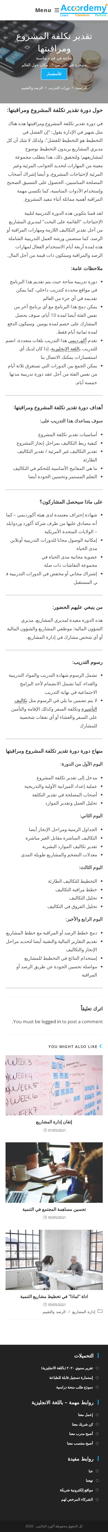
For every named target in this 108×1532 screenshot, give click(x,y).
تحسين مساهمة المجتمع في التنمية (54, 1209)
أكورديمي (77, 340)
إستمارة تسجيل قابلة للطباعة (71, 1377)
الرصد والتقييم (32, 87)
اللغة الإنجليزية (65, 348)
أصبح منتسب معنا (80, 1443)
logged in (51, 1021)
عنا (91, 1470)
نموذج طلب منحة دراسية (74, 1387)
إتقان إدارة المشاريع (54, 1122)
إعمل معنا (85, 1414)
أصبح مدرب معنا (81, 1433)
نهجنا (89, 1480)
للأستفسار (54, 73)
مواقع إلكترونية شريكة (76, 1489)
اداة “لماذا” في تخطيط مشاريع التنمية (54, 1296)
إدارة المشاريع (83, 1311)
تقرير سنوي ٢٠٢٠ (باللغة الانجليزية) (67, 1367)
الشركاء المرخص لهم (77, 1499)
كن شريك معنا (82, 1424)
